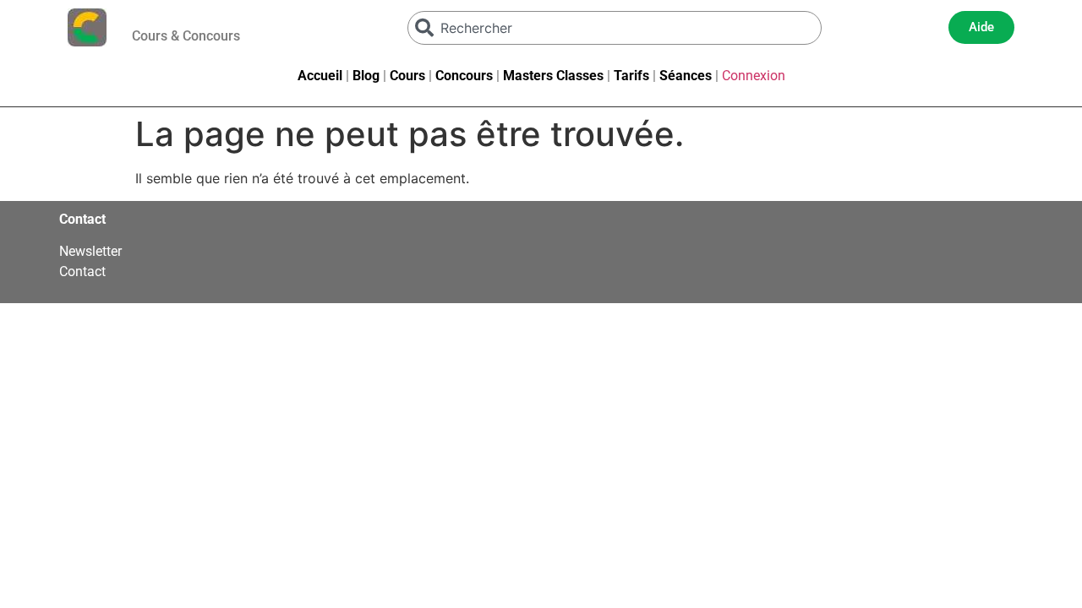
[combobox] (614, 28)
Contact (82, 271)
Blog (366, 76)
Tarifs (631, 76)
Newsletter (90, 251)
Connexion (753, 76)
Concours (464, 76)
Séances (685, 76)
